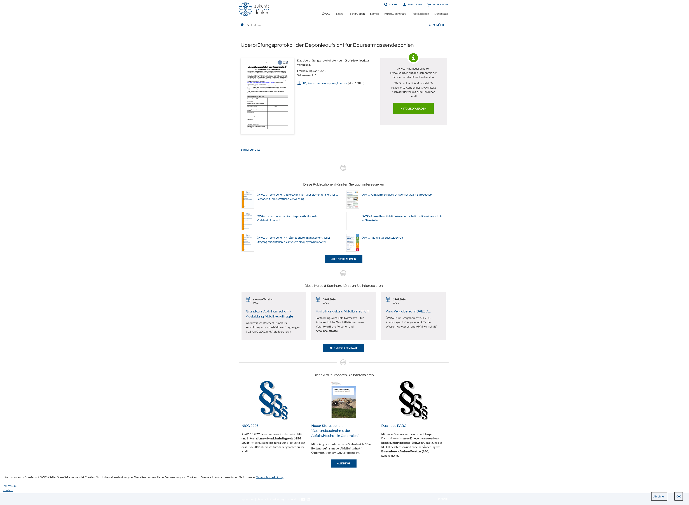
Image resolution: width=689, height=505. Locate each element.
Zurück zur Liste (250, 149)
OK (678, 496)
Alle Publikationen (343, 259)
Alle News (343, 463)
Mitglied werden (413, 108)
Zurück (438, 25)
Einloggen (415, 4)
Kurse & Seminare (395, 13)
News (339, 13)
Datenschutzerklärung (269, 477)
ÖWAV (326, 13)
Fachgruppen (356, 13)
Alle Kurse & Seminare (344, 348)
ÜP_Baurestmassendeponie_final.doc (324, 83)
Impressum (10, 485)
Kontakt (8, 490)
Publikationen (420, 13)
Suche (393, 4)
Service (374, 13)
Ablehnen (659, 496)
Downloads (441, 13)
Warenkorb (440, 4)
